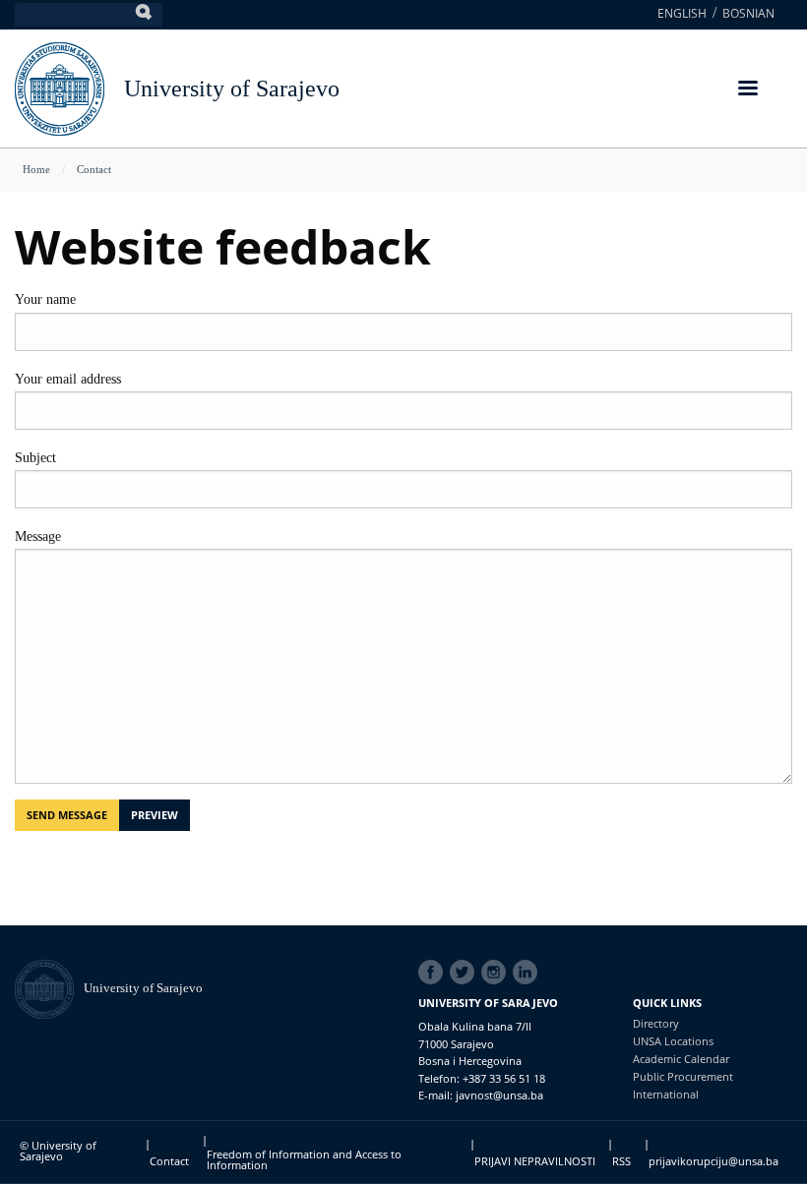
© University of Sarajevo (58, 1150)
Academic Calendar (681, 1058)
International (666, 1094)
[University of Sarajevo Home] (59, 87)
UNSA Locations (673, 1041)
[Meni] (747, 90)
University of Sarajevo (232, 88)
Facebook (434, 972)
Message (38, 536)
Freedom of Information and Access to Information (304, 1159)
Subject (35, 457)
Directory (656, 1023)
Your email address (68, 379)
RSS (621, 1160)
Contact (94, 169)
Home (36, 169)
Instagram (497, 972)
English (682, 13)
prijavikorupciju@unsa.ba (713, 1160)
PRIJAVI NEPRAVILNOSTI (534, 1160)
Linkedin (528, 972)
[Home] (49, 987)
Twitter (465, 972)
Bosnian (748, 13)
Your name (45, 299)
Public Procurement (683, 1076)
